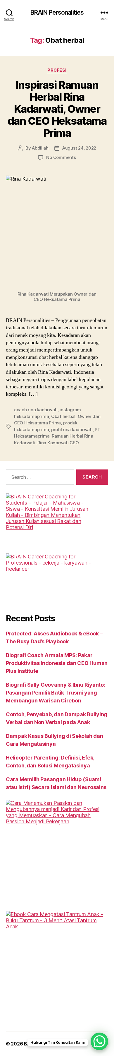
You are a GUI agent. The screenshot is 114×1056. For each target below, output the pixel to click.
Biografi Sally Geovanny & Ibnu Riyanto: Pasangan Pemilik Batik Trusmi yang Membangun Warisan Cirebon (55, 693)
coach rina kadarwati (36, 409)
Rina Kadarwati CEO (58, 442)
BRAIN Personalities (57, 12)
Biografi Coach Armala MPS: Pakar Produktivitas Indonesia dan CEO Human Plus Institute (57, 663)
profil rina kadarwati (72, 429)
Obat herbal (63, 416)
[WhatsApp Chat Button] (99, 1041)
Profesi (57, 70)
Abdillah (40, 148)
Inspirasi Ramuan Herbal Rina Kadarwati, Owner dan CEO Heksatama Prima (57, 108)
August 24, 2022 (79, 148)
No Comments (61, 157)
